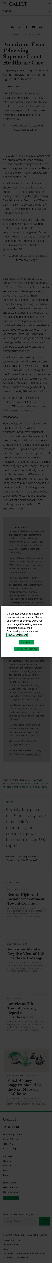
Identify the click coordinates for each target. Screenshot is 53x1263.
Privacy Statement (17, 635)
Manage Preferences (26, 649)
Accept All (26, 642)
